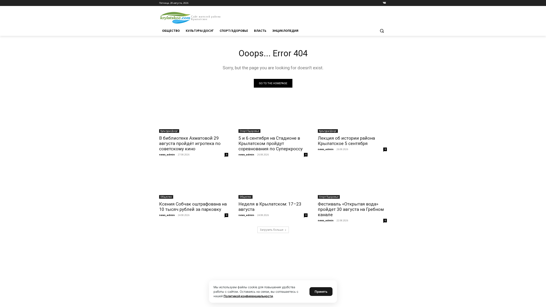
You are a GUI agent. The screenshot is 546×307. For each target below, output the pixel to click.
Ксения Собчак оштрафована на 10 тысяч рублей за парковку (193, 206)
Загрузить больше (271, 230)
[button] (382, 31)
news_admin (167, 154)
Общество (166, 196)
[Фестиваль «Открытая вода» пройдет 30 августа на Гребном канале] (352, 181)
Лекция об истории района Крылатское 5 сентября (346, 141)
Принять (321, 291)
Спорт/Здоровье (249, 130)
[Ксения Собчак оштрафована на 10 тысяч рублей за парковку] (193, 181)
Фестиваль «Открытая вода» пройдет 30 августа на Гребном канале (351, 209)
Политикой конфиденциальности (248, 296)
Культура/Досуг (169, 130)
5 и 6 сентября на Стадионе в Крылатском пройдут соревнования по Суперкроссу (270, 143)
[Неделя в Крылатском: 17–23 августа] (273, 181)
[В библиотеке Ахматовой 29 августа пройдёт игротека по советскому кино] (193, 115)
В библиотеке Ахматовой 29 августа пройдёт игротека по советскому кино (190, 143)
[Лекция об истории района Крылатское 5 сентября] (352, 115)
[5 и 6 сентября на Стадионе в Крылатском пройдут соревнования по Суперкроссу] (273, 115)
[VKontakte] (384, 3)
